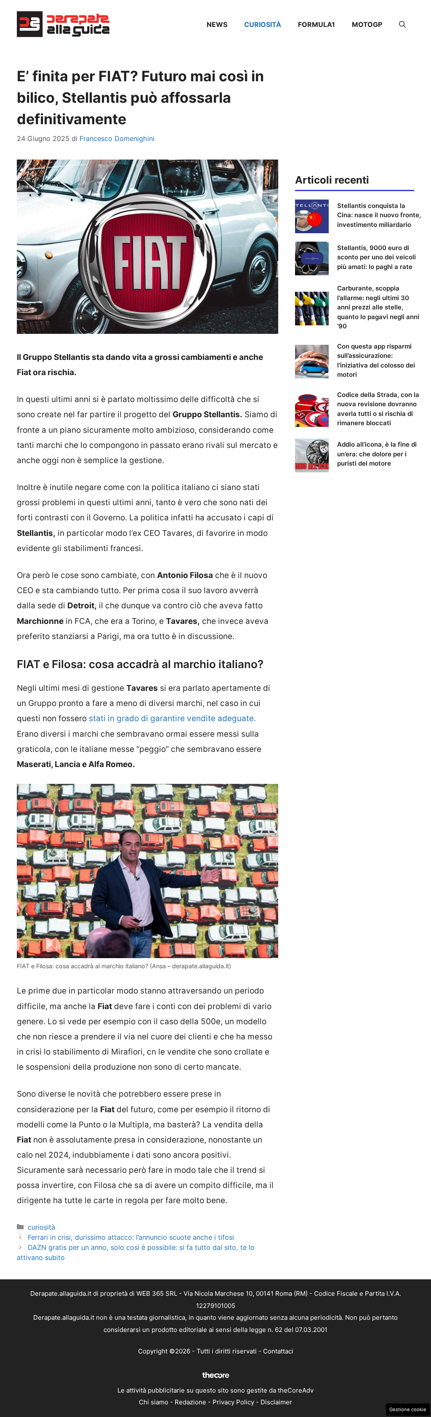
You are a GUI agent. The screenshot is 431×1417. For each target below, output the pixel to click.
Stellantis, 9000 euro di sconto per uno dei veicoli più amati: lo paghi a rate (376, 257)
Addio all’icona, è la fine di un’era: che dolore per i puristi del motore (377, 453)
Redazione (190, 1402)
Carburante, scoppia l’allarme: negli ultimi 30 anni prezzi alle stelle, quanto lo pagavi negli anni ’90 (378, 307)
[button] (402, 24)
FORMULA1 (316, 24)
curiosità (262, 24)
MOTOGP (367, 24)
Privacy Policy (233, 1402)
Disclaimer (276, 1402)
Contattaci (278, 1351)
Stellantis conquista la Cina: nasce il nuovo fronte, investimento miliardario (379, 215)
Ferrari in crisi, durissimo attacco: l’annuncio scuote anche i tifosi (131, 1237)
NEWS (217, 24)
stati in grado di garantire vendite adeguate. (172, 718)
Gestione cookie (407, 1409)
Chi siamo (153, 1402)
